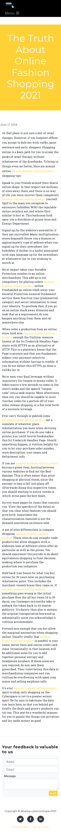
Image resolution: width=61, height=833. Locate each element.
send (53, 793)
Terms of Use (41, 826)
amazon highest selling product (33, 171)
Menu (10, 13)
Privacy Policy (20, 826)
